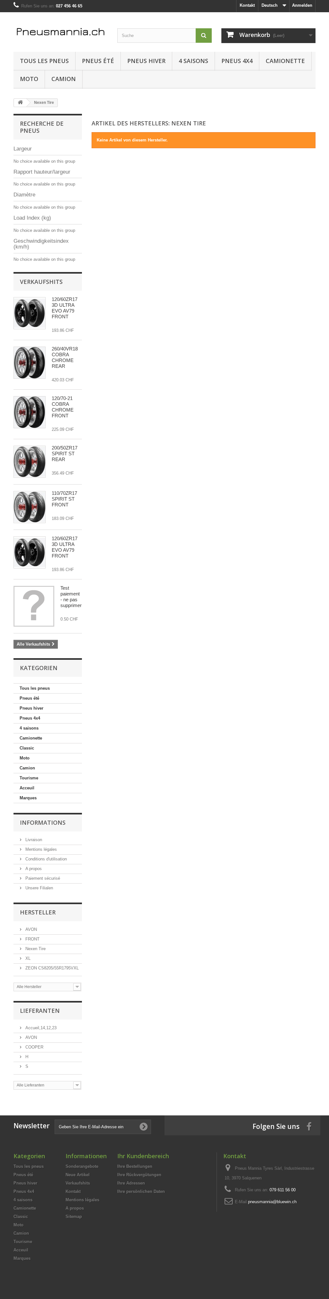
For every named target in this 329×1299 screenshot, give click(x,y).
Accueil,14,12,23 (40, 1027)
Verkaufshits (41, 282)
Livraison (33, 839)
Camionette (285, 61)
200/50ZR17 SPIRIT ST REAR (64, 453)
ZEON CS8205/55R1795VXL (51, 968)
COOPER (33, 1047)
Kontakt (247, 5)
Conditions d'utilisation (45, 859)
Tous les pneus (44, 61)
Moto (29, 79)
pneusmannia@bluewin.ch (272, 1201)
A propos (33, 868)
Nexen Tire (35, 948)
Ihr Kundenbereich (143, 1156)
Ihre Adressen (131, 1183)
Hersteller (38, 912)
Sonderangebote (82, 1166)
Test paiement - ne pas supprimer (71, 596)
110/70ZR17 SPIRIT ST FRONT (64, 498)
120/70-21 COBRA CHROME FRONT (63, 406)
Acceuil (27, 788)
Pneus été (98, 61)
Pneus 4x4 (237, 61)
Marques (28, 797)
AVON (30, 929)
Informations (43, 822)
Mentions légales (40, 849)
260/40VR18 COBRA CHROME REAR (65, 357)
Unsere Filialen (38, 888)
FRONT (32, 939)
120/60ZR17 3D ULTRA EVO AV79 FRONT (64, 307)
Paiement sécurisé (42, 878)
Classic (27, 748)
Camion (63, 79)
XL (27, 958)
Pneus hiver (146, 61)
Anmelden (302, 5)
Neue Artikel (78, 1174)
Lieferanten (40, 1010)
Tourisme (29, 778)
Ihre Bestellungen (134, 1166)
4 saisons (193, 61)
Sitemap (74, 1216)
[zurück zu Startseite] (20, 103)
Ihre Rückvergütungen (139, 1174)
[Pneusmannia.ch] (60, 30)
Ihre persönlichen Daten (141, 1191)
